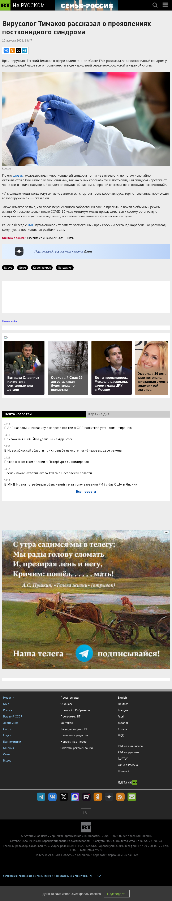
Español (123, 723)
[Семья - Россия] (86, 5)
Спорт (7, 729)
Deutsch (123, 704)
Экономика (10, 723)
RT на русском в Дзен (109, 797)
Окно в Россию (128, 765)
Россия (7, 710)
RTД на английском (130, 746)
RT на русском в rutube (86, 797)
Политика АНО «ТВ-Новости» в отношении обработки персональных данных (86, 855)
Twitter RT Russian (64, 797)
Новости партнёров (73, 741)
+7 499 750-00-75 (149, 846)
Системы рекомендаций (76, 748)
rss (120, 797)
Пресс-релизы (69, 697)
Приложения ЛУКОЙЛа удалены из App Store (38, 439)
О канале (66, 704)
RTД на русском (128, 752)
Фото (6, 754)
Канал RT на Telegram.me (41, 797)
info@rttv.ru (94, 850)
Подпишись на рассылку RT (132, 797)
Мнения (8, 748)
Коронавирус (42, 268)
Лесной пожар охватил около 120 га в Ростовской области (48, 473)
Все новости (86, 491)
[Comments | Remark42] (86, 296)
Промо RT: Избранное (75, 710)
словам (18, 175)
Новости (8, 697)
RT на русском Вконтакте (52, 797)
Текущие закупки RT (73, 729)
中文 (121, 735)
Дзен (88, 251)
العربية (121, 716)
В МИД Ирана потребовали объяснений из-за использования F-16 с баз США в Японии (70, 484)
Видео (7, 760)
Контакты (66, 723)
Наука (7, 735)
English (122, 697)
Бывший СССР (12, 716)
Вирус (8, 268)
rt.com (37, 841)
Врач (22, 268)
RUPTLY (123, 758)
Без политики (12, 741)
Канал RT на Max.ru (75, 797)
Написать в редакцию (74, 735)
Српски (123, 729)
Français (123, 710)
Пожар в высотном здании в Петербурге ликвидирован (46, 461)
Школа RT (124, 771)
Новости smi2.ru (9, 320)
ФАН (30, 225)
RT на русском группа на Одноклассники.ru (98, 797)
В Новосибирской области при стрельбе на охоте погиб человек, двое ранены (63, 450)
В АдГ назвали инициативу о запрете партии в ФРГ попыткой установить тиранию (68, 427)
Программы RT (70, 716)
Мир (6, 704)
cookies (95, 894)
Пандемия (65, 268)
